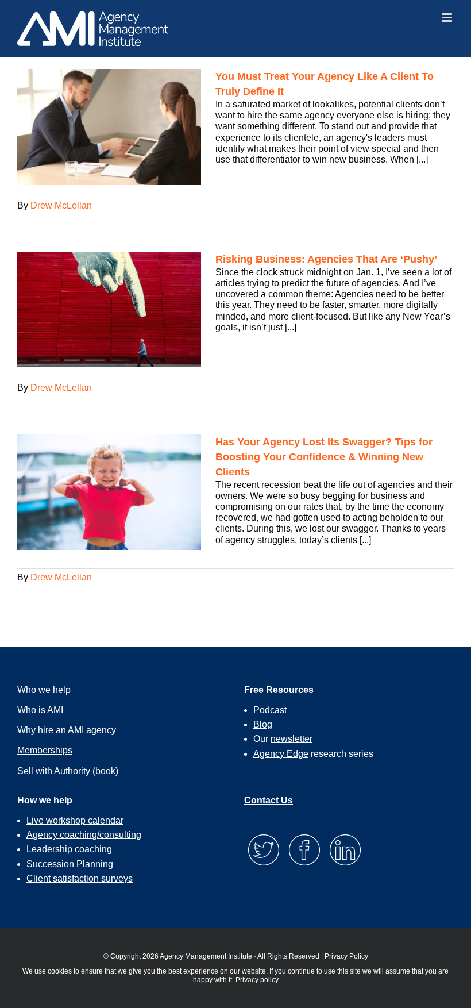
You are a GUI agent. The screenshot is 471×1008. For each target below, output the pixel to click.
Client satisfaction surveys (79, 878)
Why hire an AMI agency (66, 730)
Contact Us (268, 800)
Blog (262, 724)
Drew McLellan (61, 205)
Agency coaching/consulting (83, 835)
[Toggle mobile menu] (448, 17)
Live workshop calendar (74, 820)
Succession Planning (69, 864)
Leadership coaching (69, 849)
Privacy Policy (346, 956)
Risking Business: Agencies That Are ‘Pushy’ (326, 259)
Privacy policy (257, 980)
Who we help (44, 690)
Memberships (44, 750)
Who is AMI (40, 710)
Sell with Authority (53, 771)
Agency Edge (280, 754)
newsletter (291, 739)
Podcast (270, 710)
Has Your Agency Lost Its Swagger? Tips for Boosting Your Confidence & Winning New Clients (324, 457)
